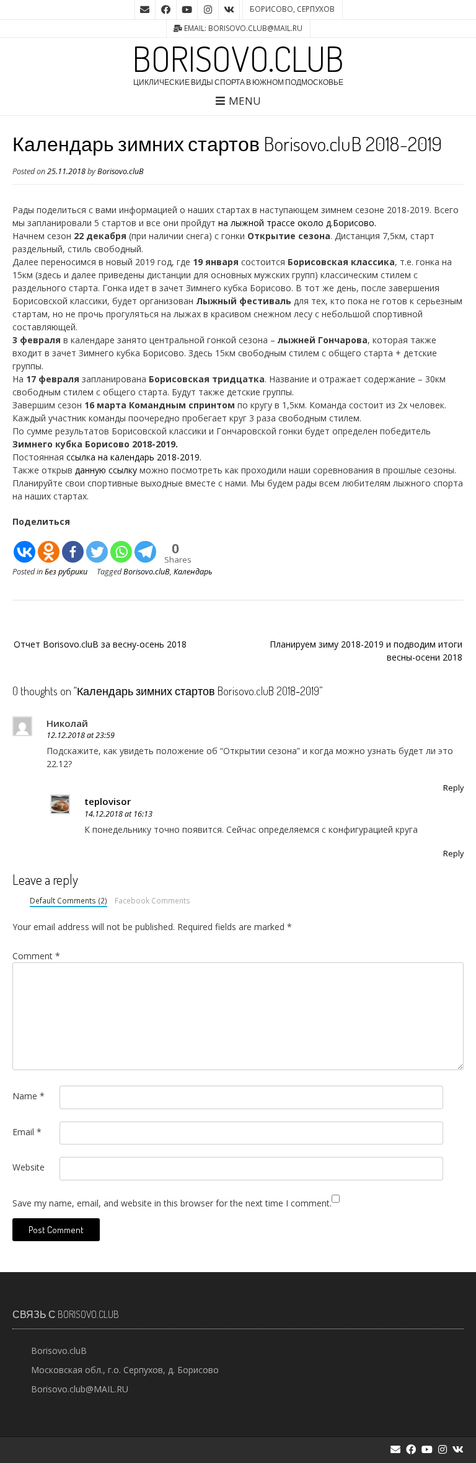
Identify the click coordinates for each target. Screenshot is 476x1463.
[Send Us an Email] (145, 10)
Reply (453, 788)
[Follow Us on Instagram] (208, 10)
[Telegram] (145, 546)
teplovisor (107, 801)
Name (28, 1096)
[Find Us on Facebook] (166, 10)
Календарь (193, 571)
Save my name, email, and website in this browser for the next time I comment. (172, 1203)
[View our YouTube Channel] (187, 10)
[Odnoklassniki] (49, 546)
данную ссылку (106, 470)
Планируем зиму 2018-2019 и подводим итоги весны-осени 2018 (366, 650)
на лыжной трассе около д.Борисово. (297, 223)
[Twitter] (97, 546)
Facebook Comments (152, 900)
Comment (36, 956)
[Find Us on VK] (229, 10)
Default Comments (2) (68, 900)
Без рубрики (66, 571)
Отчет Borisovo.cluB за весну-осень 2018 (100, 644)
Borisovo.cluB (238, 58)
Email (27, 1132)
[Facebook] (73, 546)
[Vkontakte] (24, 546)
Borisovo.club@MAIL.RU (79, 1389)
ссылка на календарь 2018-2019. (132, 457)
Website (28, 1167)
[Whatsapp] (121, 546)
